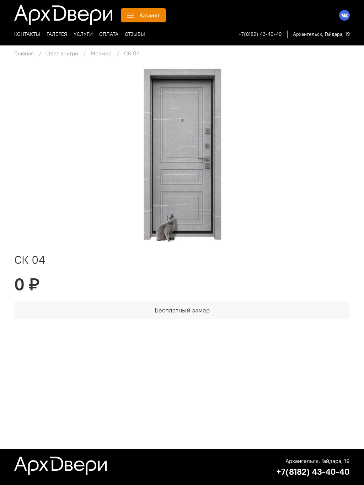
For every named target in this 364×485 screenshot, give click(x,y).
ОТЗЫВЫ (135, 34)
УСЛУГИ (83, 34)
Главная (24, 53)
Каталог (149, 15)
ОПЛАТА (108, 34)
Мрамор (101, 53)
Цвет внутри (62, 53)
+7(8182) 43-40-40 (260, 34)
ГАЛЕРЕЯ (57, 34)
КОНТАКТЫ (27, 34)
